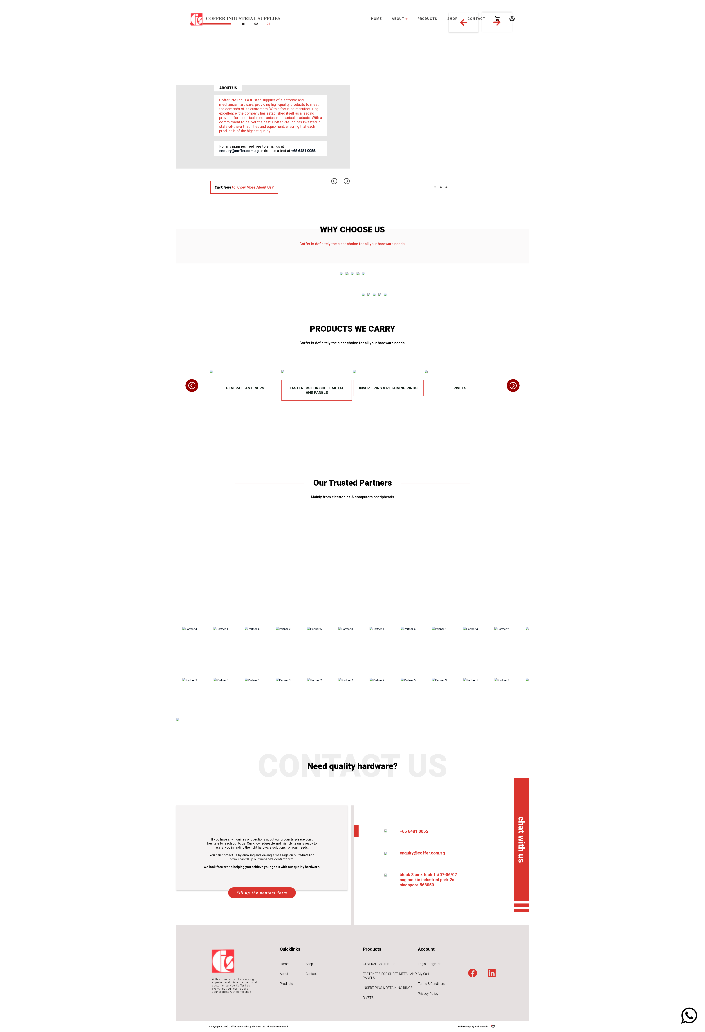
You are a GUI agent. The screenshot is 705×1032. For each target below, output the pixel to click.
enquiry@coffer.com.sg (239, 151)
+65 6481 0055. (303, 151)
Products (286, 984)
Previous (334, 181)
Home (284, 964)
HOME (376, 19)
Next (347, 181)
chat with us (521, 839)
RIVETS (459, 388)
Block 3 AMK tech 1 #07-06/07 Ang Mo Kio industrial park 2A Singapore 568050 (428, 880)
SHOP (452, 19)
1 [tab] (435, 187)
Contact (311, 974)
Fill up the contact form (262, 893)
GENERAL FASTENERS (245, 388)
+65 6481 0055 (414, 831)
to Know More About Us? (244, 187)
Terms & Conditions (432, 984)
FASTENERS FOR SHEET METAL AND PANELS (317, 390)
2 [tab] (441, 187)
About (284, 974)
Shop (309, 964)
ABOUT (399, 19)
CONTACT (476, 19)
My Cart (423, 974)
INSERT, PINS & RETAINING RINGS (388, 388)
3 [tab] (446, 187)
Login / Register (429, 964)
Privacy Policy (428, 993)
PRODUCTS (427, 19)
